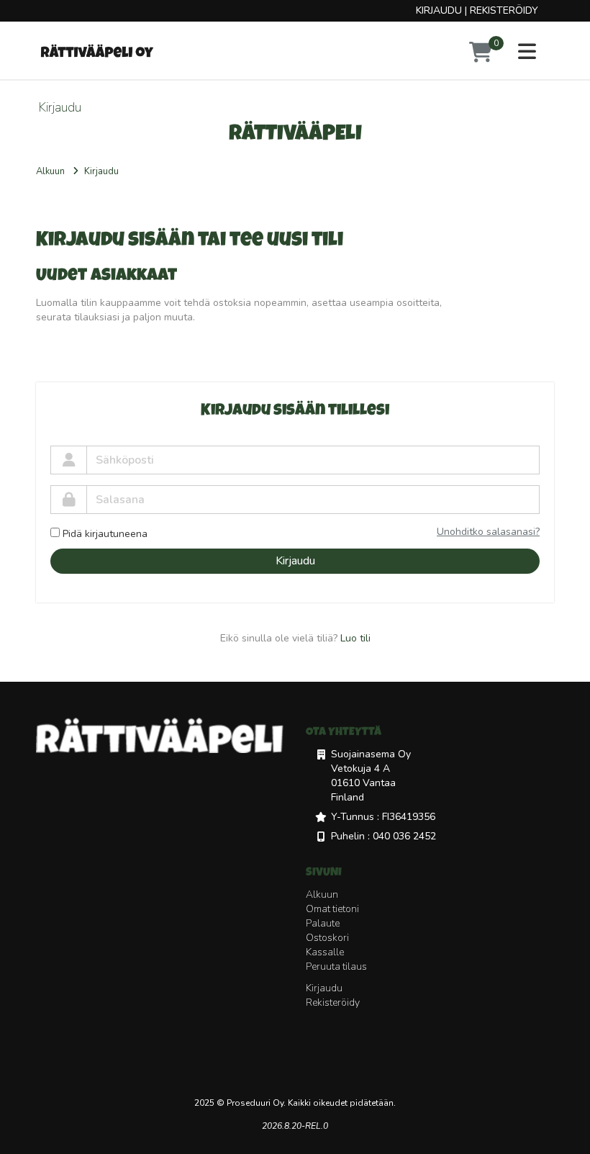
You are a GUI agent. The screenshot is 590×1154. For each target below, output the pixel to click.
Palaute (323, 923)
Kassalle (325, 952)
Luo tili (355, 638)
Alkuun (50, 171)
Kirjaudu (439, 10)
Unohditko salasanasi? (488, 531)
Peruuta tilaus (336, 966)
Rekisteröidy (504, 10)
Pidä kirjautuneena (105, 534)
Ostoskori (327, 938)
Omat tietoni (332, 909)
